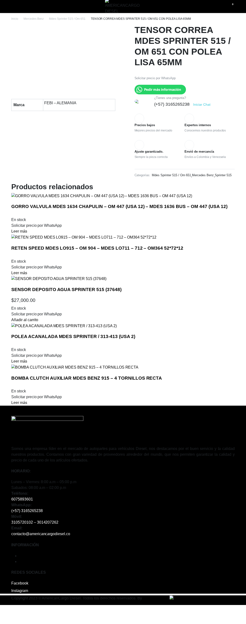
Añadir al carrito (24, 320)
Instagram (19, 591)
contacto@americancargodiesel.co (40, 534)
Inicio (14, 18)
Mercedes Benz (34, 18)
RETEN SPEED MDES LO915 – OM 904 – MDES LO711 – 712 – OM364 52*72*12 (97, 248)
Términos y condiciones (39, 556)
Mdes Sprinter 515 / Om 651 (67, 18)
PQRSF (25, 561)
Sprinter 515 (223, 175)
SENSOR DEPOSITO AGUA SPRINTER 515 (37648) (66, 289)
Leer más (19, 231)
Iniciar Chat (201, 104)
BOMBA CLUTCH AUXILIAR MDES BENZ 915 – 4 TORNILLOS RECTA (86, 378)
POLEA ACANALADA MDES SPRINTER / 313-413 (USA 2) (73, 336)
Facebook (19, 583)
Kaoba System (155, 598)
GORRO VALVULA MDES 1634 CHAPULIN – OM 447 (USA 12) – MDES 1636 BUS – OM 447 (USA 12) (119, 206)
